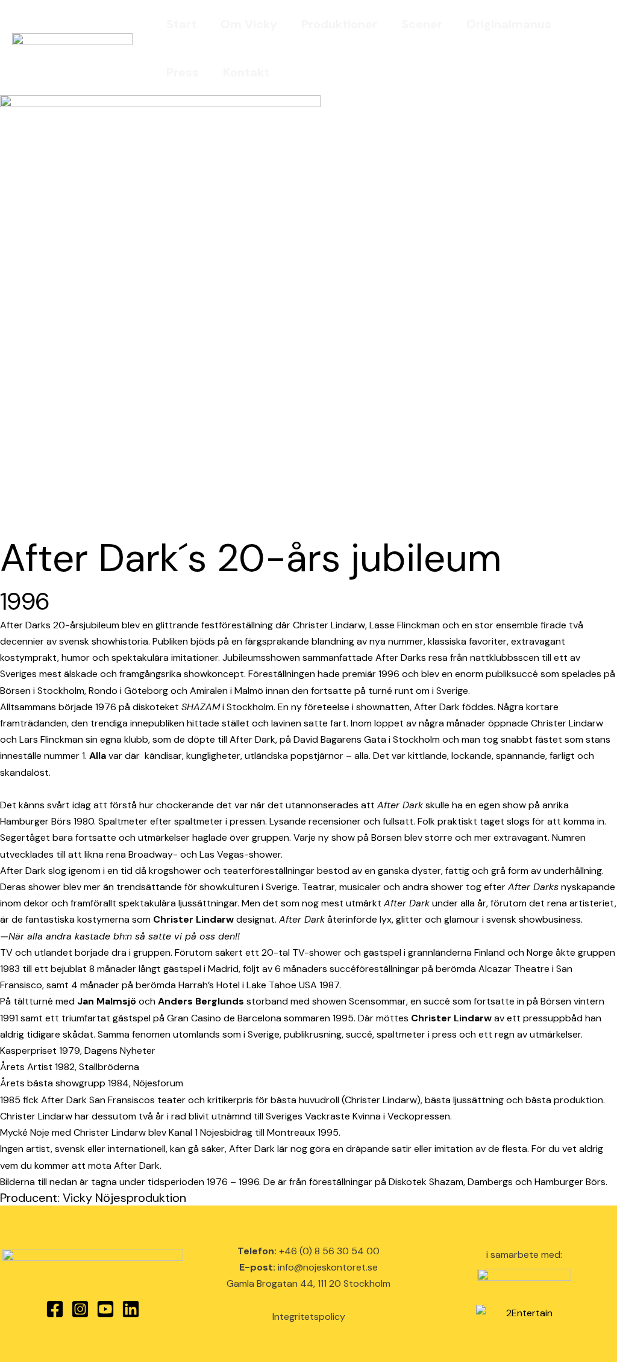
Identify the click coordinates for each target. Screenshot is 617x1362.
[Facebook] (55, 1309)
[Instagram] (80, 1309)
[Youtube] (105, 1309)
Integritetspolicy (308, 1316)
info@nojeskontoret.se (328, 1267)
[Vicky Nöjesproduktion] (72, 47)
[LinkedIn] (131, 1309)
